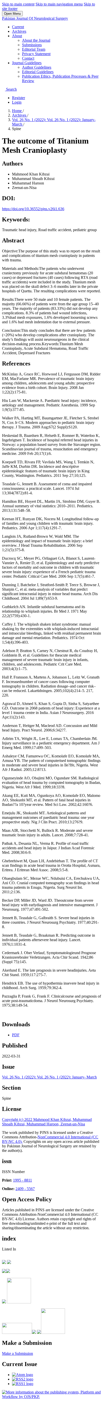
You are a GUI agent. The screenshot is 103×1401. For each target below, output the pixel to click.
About (17, 36)
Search (11, 89)
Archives (19, 31)
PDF (16, 1035)
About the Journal (36, 40)
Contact (28, 58)
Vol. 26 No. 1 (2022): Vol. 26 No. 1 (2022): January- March (49, 1077)
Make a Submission (17, 1353)
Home (17, 111)
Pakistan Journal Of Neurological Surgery (35, 18)
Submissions (32, 45)
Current (18, 27)
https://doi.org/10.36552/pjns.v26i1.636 (33, 209)
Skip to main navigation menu (59, 4)
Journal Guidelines (27, 63)
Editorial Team (33, 49)
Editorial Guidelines (38, 72)
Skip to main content (18, 4)
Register (18, 98)
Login (17, 102)
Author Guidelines (36, 67)
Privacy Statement (36, 54)
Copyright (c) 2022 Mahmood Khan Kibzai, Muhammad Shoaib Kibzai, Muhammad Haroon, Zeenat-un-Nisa (47, 1121)
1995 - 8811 (22, 1180)
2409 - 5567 (25, 1189)
